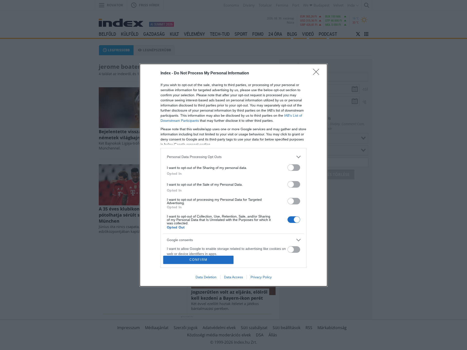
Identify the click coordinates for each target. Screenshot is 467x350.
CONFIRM (198, 260)
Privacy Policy (261, 277)
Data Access (233, 277)
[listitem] (233, 156)
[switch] (293, 167)
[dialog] (233, 175)
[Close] (317, 73)
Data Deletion (206, 277)
